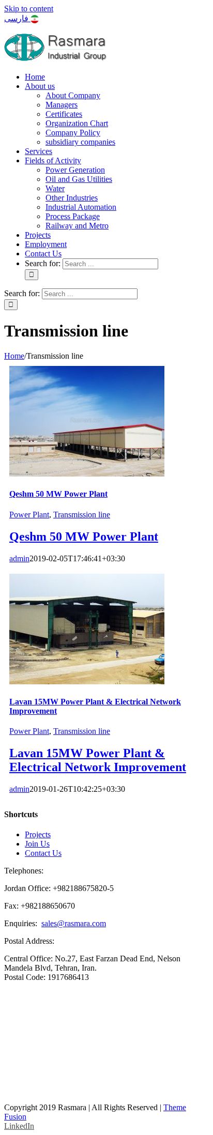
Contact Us (43, 853)
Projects (38, 834)
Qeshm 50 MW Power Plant (58, 493)
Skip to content (28, 8)
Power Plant (29, 514)
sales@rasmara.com (73, 923)
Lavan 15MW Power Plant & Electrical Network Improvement (97, 760)
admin (19, 558)
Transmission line (81, 514)
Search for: (42, 263)
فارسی (17, 18)
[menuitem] (35, 76)
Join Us (37, 843)
